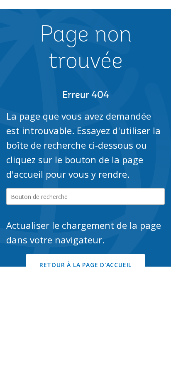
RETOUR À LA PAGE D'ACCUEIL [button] (85, 265)
